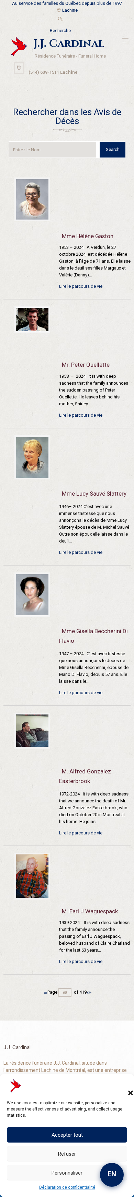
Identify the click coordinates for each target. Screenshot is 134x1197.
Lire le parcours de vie (80, 286)
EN (112, 1174)
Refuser (67, 1154)
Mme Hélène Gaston (87, 236)
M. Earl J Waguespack (90, 911)
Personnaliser (67, 1173)
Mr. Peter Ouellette (86, 364)
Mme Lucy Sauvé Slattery (94, 493)
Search (113, 149)
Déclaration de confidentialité (67, 1187)
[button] (123, 1086)
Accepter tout (67, 1135)
